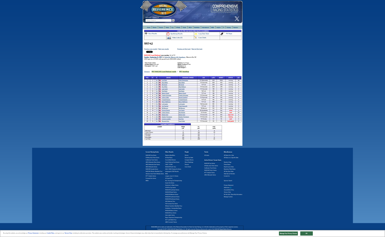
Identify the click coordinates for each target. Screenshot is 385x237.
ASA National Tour (170, 201)
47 (157, 89)
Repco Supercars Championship (173, 217)
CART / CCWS (169, 164)
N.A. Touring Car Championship (173, 180)
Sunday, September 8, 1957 (153, 57)
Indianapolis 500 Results (172, 171)
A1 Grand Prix (168, 178)
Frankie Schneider (166, 95)
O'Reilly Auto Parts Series (152, 157)
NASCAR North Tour (170, 167)
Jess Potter (182, 121)
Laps (213, 77)
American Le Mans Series (171, 185)
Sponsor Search (228, 180)
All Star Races (168, 157)
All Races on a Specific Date (231, 157)
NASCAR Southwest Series (172, 196)
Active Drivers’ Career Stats (212, 160)
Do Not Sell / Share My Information (233, 194)
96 (157, 114)
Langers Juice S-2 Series (171, 176)
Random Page (227, 162)
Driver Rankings (189, 162)
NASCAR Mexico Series (171, 210)
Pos (147, 77)
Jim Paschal (165, 106)
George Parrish (166, 110)
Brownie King (165, 121)
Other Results (169, 152)
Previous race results (150, 49)
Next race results (163, 49)
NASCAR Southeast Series (172, 190)
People (187, 152)
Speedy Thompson (167, 117)
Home (148, 27)
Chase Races (227, 164)
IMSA (212, 27)
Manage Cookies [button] (228, 196)
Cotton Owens (166, 112)
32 (157, 121)
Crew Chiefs (188, 167)
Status (230, 77)
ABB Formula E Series (171, 222)
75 (157, 106)
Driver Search (152, 17)
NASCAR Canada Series (152, 169)
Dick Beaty (164, 91)
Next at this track (197, 49)
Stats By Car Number (229, 173)
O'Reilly (178, 27)
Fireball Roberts (166, 99)
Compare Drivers (189, 160)
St (152, 77)
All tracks (206, 155)
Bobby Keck (165, 114)
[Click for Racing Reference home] (192, 11)
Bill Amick (164, 84)
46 (157, 117)
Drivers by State (189, 157)
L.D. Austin (165, 104)
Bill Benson (165, 108)
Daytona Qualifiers (170, 155)
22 (157, 99)
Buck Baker (165, 82)
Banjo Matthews (166, 102)
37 (157, 108)
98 (157, 93)
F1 (223, 27)
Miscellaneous (228, 152)
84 (157, 102)
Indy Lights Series (170, 215)
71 (156, 110)
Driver (168, 77)
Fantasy (229, 27)
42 (157, 80)
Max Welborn (182, 87)
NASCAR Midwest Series (171, 194)
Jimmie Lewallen (166, 119)
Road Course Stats (229, 167)
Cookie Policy (50, 233)
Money (221, 77)
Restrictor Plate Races (229, 169)
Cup (172, 27)
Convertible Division (170, 160)
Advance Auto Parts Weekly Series (155, 173)
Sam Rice (181, 119)
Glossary (147, 71)
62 (157, 95)
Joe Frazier (182, 110)
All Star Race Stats (229, 171)
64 (157, 97)
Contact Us (227, 176)
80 (157, 119)
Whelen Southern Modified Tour (173, 206)
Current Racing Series (152, 152)
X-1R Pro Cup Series (170, 187)
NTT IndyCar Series (151, 176)
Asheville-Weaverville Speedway (174, 57)
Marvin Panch (165, 93)
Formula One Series (151, 178)
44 (157, 87)
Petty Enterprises (183, 80)
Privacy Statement (228, 185)
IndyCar (219, 27)
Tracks (167, 27)
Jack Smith (165, 89)
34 (157, 91)
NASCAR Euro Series (170, 213)
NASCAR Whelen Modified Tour (154, 171)
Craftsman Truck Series (152, 160)
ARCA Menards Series (151, 167)
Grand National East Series (172, 162)
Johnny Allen (165, 97)
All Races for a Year (229, 155)
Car (203, 77)
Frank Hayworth (183, 106)
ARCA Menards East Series (153, 164)
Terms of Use (227, 192)
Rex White (164, 87)
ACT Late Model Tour (170, 219)
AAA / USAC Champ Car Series (173, 169)
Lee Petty (164, 80)
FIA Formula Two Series (171, 203)
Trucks (184, 27)
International (205, 27)
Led (238, 77)
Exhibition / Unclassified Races (173, 208)
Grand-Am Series (169, 183)
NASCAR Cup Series (151, 155)
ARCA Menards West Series (153, 162)
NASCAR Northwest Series (172, 199)
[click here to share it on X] (238, 19)
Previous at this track (183, 49)
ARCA (190, 27)
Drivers (155, 27)
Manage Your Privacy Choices (288, 233)
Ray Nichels (182, 112)
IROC (166, 173)
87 (157, 82)
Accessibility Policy (229, 190)
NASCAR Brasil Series (171, 192)
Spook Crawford (183, 97)
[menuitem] (233, 187)
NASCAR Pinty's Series (210, 170)
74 (157, 104)
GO (173, 20)
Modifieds (197, 27)
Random (235, 27)
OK (306, 233)
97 (157, 84)
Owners (161, 27)
